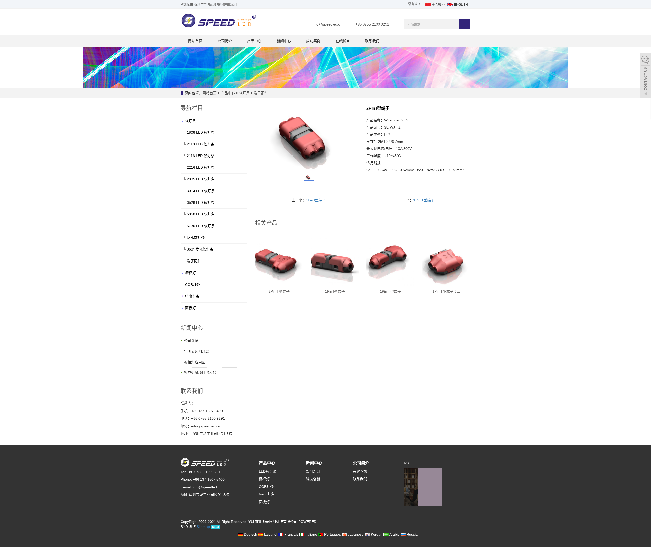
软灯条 (244, 93)
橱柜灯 (190, 273)
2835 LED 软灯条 (201, 179)
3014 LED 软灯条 (201, 191)
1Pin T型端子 (423, 200)
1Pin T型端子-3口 (446, 291)
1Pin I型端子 (316, 200)
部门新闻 (313, 471)
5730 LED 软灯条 (201, 226)
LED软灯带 (267, 471)
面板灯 (190, 308)
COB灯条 (192, 285)
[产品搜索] (464, 24)
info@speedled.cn (327, 24)
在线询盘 (360, 471)
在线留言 (343, 41)
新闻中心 (284, 41)
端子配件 (260, 93)
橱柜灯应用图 (194, 362)
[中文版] (432, 4)
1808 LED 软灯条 (201, 132)
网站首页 (195, 41)
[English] (457, 4)
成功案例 (313, 41)
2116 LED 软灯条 (200, 156)
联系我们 (372, 41)
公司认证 (191, 341)
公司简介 (225, 41)
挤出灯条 (192, 296)
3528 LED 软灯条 (201, 202)
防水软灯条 (196, 238)
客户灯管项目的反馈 (200, 373)
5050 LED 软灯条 (201, 214)
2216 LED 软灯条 (201, 167)
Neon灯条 (267, 494)
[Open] (645, 76)
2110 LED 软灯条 (200, 144)
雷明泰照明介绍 (196, 351)
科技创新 (313, 479)
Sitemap (203, 527)
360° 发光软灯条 (200, 249)
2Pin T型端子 (279, 291)
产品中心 (254, 41)
